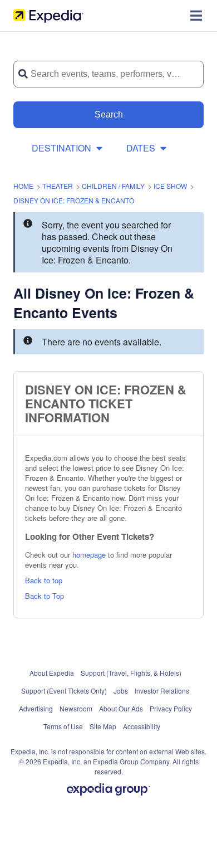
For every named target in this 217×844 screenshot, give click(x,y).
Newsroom (76, 708)
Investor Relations (162, 690)
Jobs (121, 690)
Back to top (43, 580)
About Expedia (51, 672)
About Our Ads (121, 708)
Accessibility (141, 726)
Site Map (103, 726)
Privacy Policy (171, 708)
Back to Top (44, 596)
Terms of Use (63, 726)
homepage (89, 554)
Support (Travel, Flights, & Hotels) (131, 672)
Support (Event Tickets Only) (64, 690)
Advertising (36, 708)
